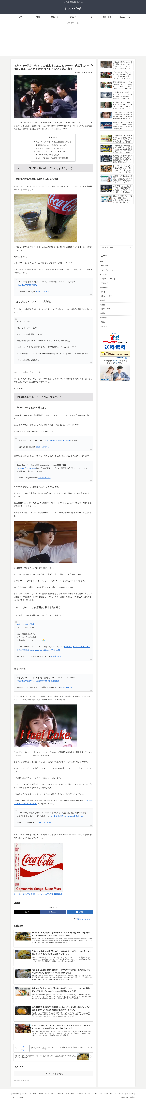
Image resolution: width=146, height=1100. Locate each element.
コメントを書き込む (53, 1073)
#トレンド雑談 (57, 816)
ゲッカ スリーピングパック (54, 1094)
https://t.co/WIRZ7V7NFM (27, 285)
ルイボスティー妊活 (91, 1094)
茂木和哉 (80, 1094)
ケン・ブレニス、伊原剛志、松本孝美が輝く (54, 158)
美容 (111, 1094)
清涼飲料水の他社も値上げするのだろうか (53, 145)
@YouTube (65, 440)
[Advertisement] (73, 42)
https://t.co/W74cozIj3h (52, 440)
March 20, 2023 (45, 822)
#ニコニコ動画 (53, 681)
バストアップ (103, 1094)
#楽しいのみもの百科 (25, 624)
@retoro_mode (33, 650)
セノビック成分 (70, 1094)
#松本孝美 (68, 647)
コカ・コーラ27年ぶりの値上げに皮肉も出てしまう (54, 142)
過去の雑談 (16, 1094)
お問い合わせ (129, 1094)
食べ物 (17, 903)
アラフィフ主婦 (26, 1094)
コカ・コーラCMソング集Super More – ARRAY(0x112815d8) (38, 894)
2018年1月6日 (56, 656)
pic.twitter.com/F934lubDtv (50, 650)
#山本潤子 (23, 650)
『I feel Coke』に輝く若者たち (49, 155)
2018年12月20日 (42, 291)
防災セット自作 (38, 1094)
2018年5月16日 (44, 478)
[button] (131, 247)
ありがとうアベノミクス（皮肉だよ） (51, 148)
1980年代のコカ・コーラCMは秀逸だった (51, 151)
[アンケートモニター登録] (115, 369)
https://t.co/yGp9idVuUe (26, 468)
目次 (50, 137)
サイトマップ (119, 1094)
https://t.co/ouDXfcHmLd (73, 816)
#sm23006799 (41, 681)
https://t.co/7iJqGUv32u (26, 681)
